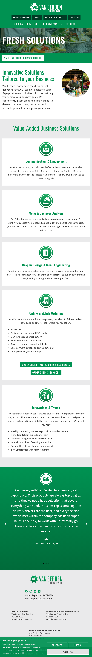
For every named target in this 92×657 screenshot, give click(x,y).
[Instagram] (30, 591)
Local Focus (31, 24)
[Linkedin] (35, 591)
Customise (57, 645)
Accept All (68, 651)
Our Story (18, 24)
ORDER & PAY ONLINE (53, 17)
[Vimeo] (39, 591)
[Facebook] (26, 591)
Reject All (78, 645)
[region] (46, 647)
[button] (5, 524)
